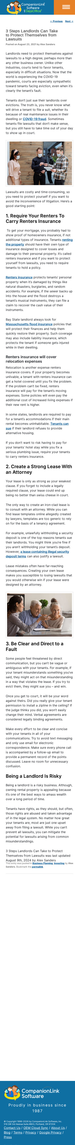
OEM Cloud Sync (35, 1128)
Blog (7, 1132)
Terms (17, 1132)
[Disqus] (39, 927)
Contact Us (12, 1128)
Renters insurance (19, 277)
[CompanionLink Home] (27, 7)
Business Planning (42, 863)
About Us (58, 1128)
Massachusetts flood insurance (29, 324)
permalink (37, 866)
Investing (59, 863)
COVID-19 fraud (34, 119)
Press (8, 1137)
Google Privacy (50, 1132)
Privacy (30, 1132)
